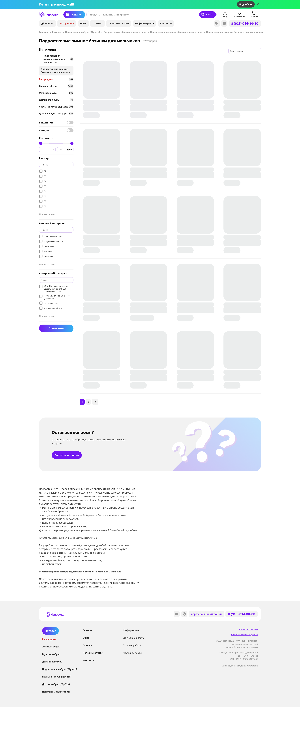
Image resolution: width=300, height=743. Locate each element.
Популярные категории (56, 691)
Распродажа (67, 23)
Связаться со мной (67, 455)
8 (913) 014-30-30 (244, 23)
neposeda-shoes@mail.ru (206, 614)
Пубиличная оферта (248, 629)
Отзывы (97, 23)
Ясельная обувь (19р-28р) (56, 106)
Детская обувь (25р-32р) (56, 113)
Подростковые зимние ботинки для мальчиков (55, 70)
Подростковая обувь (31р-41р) (59, 669)
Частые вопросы (132, 652)
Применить (56, 328)
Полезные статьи (119, 23)
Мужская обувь (56, 92)
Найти (210, 14)
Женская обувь (56, 86)
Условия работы (132, 645)
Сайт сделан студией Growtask (240, 665)
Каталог (77, 14)
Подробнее (245, 4)
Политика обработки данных (244, 634)
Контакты (166, 23)
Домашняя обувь (56, 99)
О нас (83, 23)
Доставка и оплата (133, 637)
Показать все (46, 214)
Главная (87, 630)
